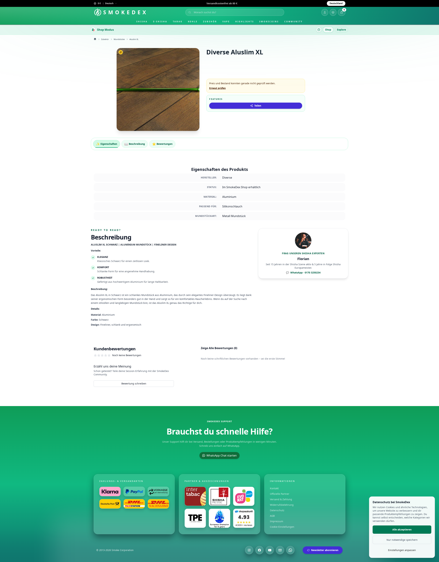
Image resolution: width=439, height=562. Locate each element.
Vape (226, 21)
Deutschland (336, 3)
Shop (328, 29)
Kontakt (274, 488)
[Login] (324, 12)
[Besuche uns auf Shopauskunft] (243, 518)
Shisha (142, 21)
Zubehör (210, 21)
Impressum (276, 521)
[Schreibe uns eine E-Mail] (280, 550)
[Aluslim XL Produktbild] (158, 89)
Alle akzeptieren (402, 529)
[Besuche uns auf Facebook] (259, 550)
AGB (272, 515)
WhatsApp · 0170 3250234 (303, 272)
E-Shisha (160, 21)
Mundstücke (119, 39)
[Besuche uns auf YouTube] (270, 550)
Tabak (177, 21)
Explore (341, 29)
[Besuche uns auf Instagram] (249, 550)
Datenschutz (277, 510)
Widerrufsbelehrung (282, 504)
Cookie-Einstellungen (282, 526)
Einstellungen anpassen (402, 550)
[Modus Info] (319, 29)
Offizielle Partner (279, 493)
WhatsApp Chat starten (221, 455)
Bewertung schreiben (133, 383)
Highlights (244, 21)
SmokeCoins (269, 21)
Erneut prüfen (217, 88)
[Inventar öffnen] (333, 12)
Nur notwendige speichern (402, 539)
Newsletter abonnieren (324, 550)
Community (293, 21)
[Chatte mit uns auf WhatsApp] (290, 550)
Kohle (193, 21)
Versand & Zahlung (281, 499)
